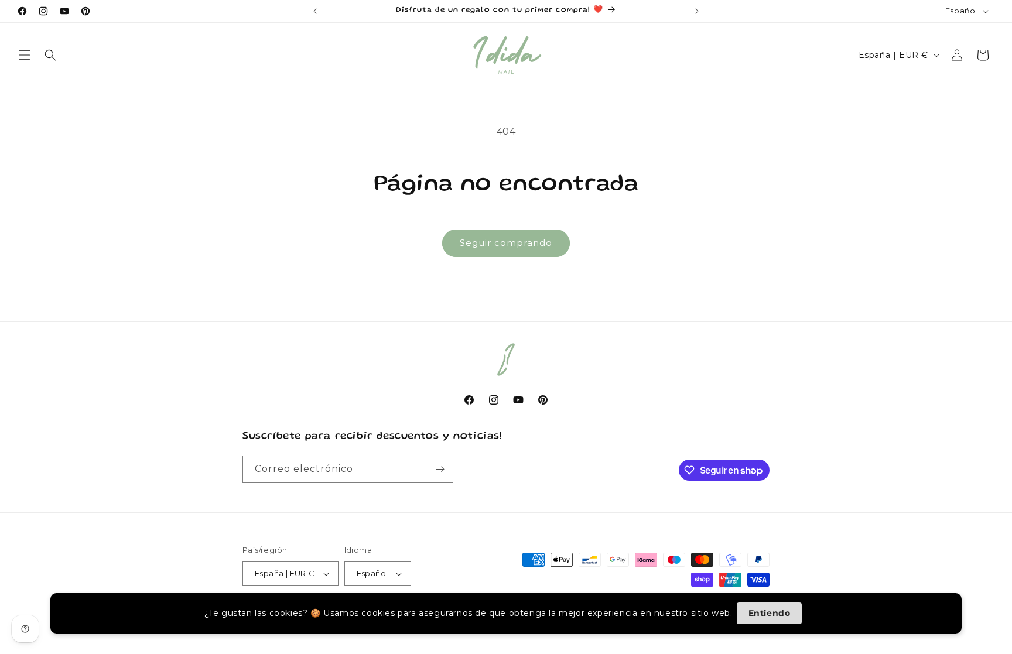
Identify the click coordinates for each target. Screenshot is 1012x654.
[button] (24, 55)
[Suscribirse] (440, 469)
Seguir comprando (506, 242)
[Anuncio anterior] (315, 11)
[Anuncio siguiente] (697, 11)
